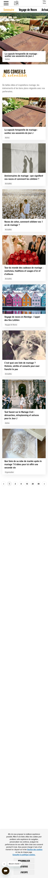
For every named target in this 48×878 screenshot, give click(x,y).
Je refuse (24, 866)
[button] (4, 483)
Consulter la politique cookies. (24, 854)
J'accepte (24, 872)
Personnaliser (24, 860)
